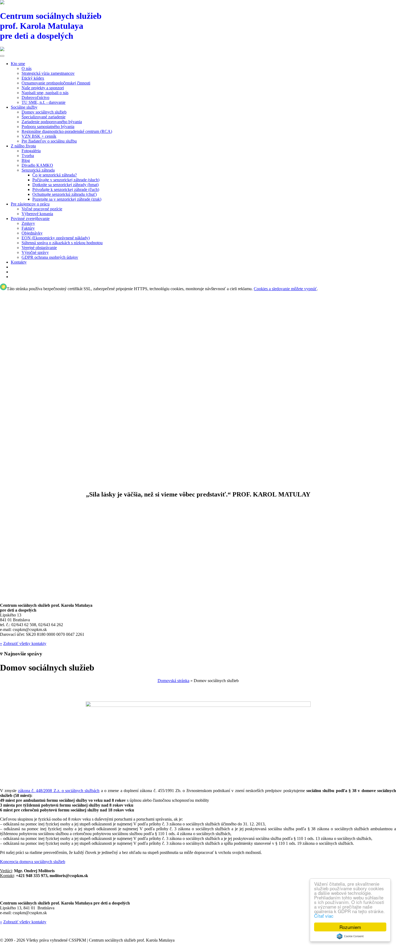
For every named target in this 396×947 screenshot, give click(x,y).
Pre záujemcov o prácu (30, 204)
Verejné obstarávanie (39, 247)
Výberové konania (37, 213)
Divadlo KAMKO (37, 165)
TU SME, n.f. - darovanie (43, 102)
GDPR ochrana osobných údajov (50, 257)
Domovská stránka (173, 680)
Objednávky (32, 233)
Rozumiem (350, 927)
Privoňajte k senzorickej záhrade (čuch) (65, 189)
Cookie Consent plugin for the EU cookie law (350, 936)
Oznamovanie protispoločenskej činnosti (56, 83)
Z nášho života (23, 146)
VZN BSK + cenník (39, 136)
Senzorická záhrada (38, 170)
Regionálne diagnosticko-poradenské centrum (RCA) (67, 131)
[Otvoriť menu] (2, 56)
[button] (198, 467)
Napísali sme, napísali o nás (45, 92)
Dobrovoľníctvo (35, 97)
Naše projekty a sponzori (43, 88)
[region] (198, 388)
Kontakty (19, 262)
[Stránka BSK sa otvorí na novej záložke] (198, 49)
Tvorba (28, 155)
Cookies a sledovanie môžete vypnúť (285, 288)
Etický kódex (33, 78)
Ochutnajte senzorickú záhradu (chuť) (64, 194)
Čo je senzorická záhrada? (54, 175)
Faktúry (28, 228)
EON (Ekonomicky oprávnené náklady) (56, 238)
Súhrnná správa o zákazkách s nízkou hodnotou (62, 242)
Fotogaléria (31, 150)
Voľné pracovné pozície (42, 209)
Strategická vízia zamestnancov (48, 73)
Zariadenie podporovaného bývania (52, 121)
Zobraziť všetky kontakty (24, 643)
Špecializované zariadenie (43, 117)
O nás (27, 68)
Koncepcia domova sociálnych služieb (32, 861)
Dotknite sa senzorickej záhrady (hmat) (65, 184)
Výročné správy (35, 252)
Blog (26, 160)
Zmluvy (28, 223)
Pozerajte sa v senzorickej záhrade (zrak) (66, 199)
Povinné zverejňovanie (30, 218)
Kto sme (18, 63)
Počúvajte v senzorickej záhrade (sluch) (65, 180)
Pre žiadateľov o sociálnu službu (49, 141)
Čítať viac (324, 915)
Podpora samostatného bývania (48, 126)
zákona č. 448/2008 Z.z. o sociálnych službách (59, 790)
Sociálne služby (24, 107)
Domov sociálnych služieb (44, 112)
